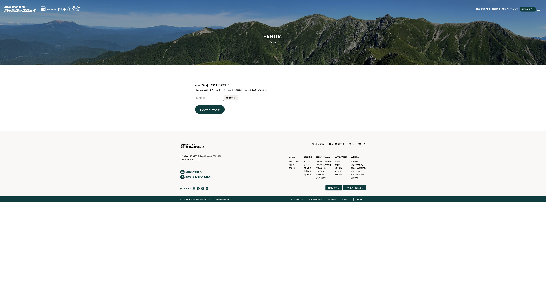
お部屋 (337, 161)
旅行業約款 (332, 199)
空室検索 (338, 174)
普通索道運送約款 (315, 199)
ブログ (306, 164)
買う (351, 144)
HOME (292, 157)
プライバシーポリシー (295, 199)
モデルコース (321, 168)
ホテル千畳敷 (341, 157)
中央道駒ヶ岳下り (354, 187)
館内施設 (338, 168)
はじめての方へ (527, 9)
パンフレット (355, 171)
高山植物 (307, 168)
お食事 (337, 164)
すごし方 (338, 171)
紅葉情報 (307, 171)
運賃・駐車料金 (493, 9)
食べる (362, 144)
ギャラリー (320, 174)
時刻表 (505, 9)
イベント (307, 161)
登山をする (318, 144)
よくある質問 (321, 177)
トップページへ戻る (210, 109)
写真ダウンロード (357, 174)
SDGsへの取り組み (358, 168)
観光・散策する (337, 144)
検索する (230, 97)
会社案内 (355, 157)
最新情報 (480, 9)
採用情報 (354, 161)
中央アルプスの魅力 (324, 161)
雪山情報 (307, 174)
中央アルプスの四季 (324, 164)
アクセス (514, 9)
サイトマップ (346, 199)
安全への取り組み (358, 164)
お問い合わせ (333, 187)
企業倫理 (354, 177)
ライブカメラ (320, 171)
